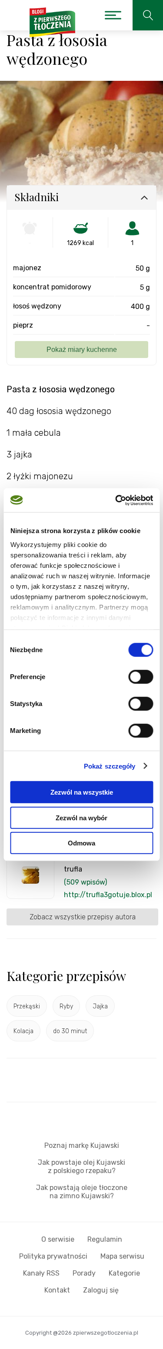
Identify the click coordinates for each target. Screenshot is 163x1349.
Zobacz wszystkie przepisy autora (83, 917)
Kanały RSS (41, 1273)
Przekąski (26, 1006)
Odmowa (81, 843)
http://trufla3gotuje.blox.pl (108, 895)
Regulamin (104, 1239)
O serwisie (57, 1239)
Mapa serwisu (122, 1256)
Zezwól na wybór (81, 817)
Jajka (100, 1006)
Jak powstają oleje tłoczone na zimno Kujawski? (81, 1191)
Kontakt (57, 1290)
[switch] (140, 677)
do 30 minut (70, 1031)
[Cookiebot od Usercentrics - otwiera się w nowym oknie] (116, 500)
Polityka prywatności (53, 1256)
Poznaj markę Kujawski (81, 1145)
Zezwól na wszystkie (81, 792)
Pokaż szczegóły (110, 765)
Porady (84, 1273)
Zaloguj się (101, 1290)
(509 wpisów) (85, 882)
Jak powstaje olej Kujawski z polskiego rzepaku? (81, 1166)
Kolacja (23, 1031)
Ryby (66, 1006)
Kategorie (124, 1273)
